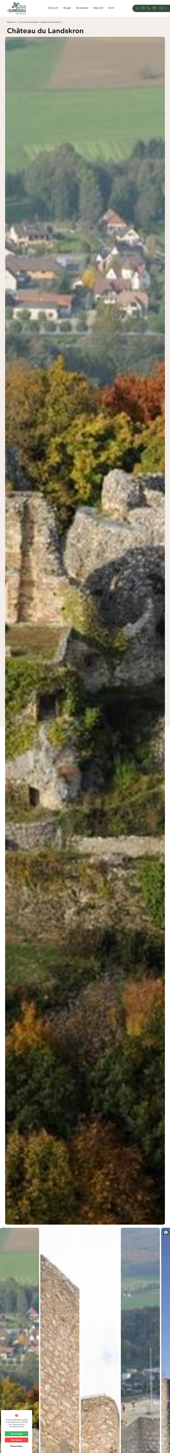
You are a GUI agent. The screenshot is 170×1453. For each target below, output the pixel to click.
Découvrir (53, 7)
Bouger (67, 7)
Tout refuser (16, 1440)
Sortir (111, 7)
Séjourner (98, 7)
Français (162, 8)
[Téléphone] (149, 8)
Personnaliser (16, 1446)
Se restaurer (82, 7)
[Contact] (154, 8)
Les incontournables (28, 22)
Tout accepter (16, 1434)
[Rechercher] (137, 8)
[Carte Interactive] (143, 8)
